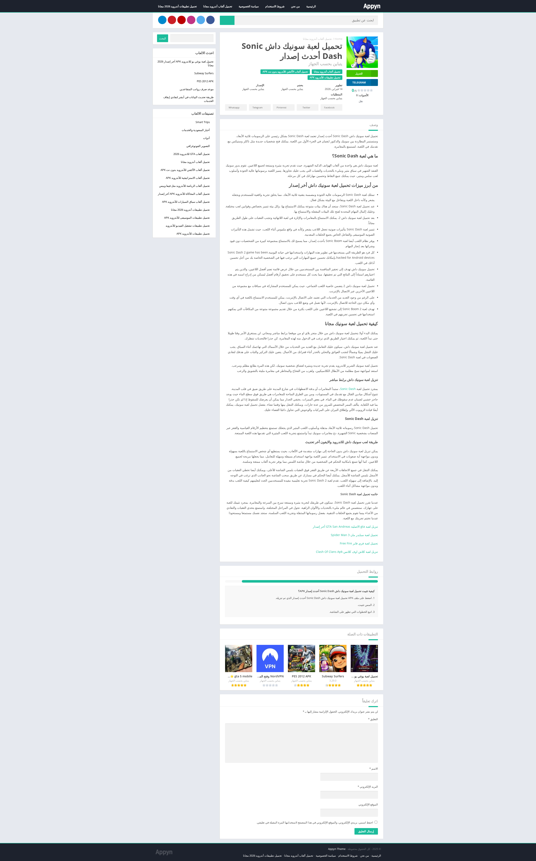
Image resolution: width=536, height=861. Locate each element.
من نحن (295, 6)
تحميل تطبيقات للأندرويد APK (325, 77)
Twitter (306, 107)
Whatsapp (234, 107)
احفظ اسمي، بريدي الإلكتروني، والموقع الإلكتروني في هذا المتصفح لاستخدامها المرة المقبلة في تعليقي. (314, 829)
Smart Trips (203, 122)
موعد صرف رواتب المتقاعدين (197, 89)
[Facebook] (210, 20)
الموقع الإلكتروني (368, 811)
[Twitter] (201, 20)
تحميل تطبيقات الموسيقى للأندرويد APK (187, 217)
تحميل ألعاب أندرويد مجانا (217, 6)
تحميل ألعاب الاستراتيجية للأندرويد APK (188, 178)
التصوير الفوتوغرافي (198, 146)
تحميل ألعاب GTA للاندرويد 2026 (191, 154)
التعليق (373, 726)
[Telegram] (162, 20)
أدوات (206, 138)
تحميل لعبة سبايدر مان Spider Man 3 (354, 535)
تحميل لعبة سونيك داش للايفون (269, 585)
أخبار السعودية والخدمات (196, 130)
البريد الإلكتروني (368, 793)
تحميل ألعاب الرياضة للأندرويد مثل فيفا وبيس (184, 186)
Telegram (258, 107)
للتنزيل (359, 73)
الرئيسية (311, 6)
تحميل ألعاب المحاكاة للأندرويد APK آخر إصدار (184, 194)
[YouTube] (181, 20)
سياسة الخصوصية (249, 6)
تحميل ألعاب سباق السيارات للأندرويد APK (186, 202)
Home (338, 39)
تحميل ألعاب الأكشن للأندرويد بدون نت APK (285, 71)
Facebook (329, 107)
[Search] (227, 20)
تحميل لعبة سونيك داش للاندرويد (324, 585)
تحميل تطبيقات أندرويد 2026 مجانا (177, 6)
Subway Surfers (204, 73)
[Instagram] (191, 20)
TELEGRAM (359, 82)
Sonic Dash (348, 389)
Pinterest (281, 107)
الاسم (373, 775)
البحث (162, 38)
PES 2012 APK (205, 81)
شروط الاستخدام (275, 6)
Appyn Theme (336, 856)
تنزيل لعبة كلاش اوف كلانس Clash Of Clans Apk (347, 552)
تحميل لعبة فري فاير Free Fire (359, 543)
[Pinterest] (172, 20)
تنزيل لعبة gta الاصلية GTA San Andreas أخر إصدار (345, 527)
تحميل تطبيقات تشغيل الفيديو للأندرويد (188, 225)
